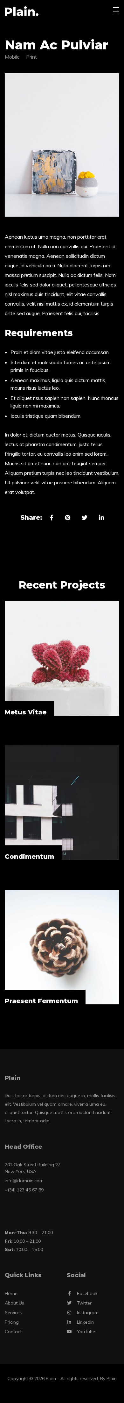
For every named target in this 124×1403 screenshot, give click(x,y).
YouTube (86, 1331)
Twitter (84, 1303)
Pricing (12, 1322)
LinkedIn (85, 1322)
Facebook (87, 1293)
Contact (13, 1331)
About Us (14, 1303)
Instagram (88, 1312)
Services (13, 1312)
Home (11, 1293)
